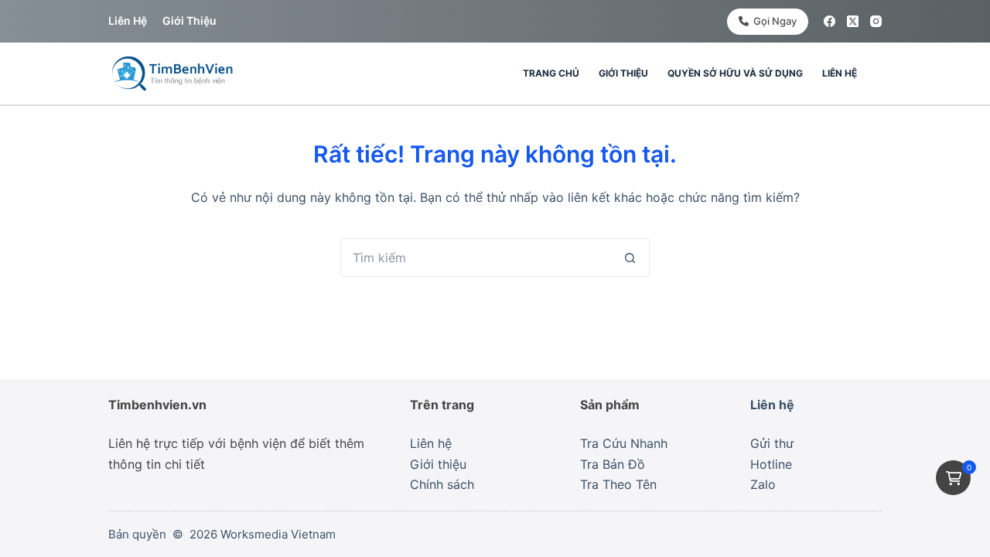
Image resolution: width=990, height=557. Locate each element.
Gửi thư (772, 443)
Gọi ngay (775, 21)
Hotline (771, 464)
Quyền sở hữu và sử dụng (735, 73)
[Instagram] (876, 21)
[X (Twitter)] (853, 21)
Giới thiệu (189, 20)
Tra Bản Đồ (612, 464)
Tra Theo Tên (618, 484)
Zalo (763, 484)
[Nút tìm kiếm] (630, 257)
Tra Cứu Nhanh (623, 443)
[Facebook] (829, 21)
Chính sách (442, 484)
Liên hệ (127, 20)
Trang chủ (551, 73)
